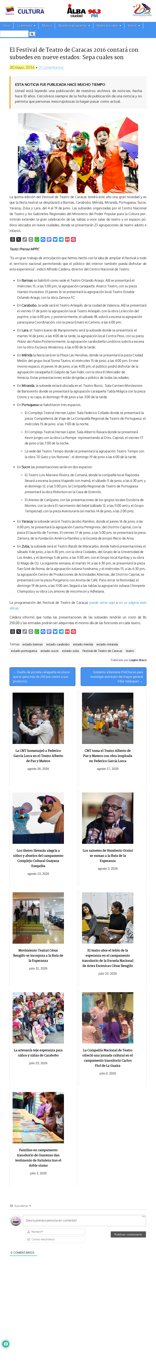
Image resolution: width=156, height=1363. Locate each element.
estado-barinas (32, 644)
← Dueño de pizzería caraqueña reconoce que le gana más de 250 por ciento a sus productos (41, 676)
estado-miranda (107, 644)
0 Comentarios (51, 67)
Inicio (6, 26)
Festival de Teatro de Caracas (102, 651)
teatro (130, 651)
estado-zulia (70, 651)
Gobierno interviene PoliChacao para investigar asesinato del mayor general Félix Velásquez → (116, 676)
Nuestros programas (73, 26)
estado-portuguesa (24, 651)
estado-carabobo (58, 644)
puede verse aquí (102, 602)
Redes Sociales (107, 26)
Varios (132, 26)
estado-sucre (50, 651)
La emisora (24, 26)
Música (47, 26)
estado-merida (83, 644)
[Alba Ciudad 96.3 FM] (78, 11)
